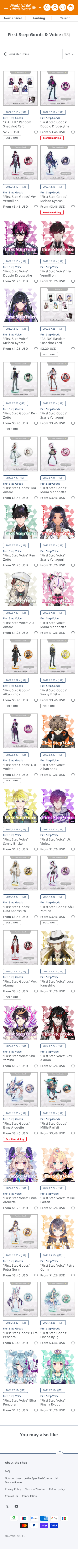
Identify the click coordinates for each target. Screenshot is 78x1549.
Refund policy (57, 1489)
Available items (19, 54)
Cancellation (29, 1496)
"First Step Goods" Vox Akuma (20, 983)
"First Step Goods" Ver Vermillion (19, 199)
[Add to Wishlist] (36, 132)
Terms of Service (35, 1489)
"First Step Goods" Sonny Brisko (53, 692)
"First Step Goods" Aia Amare (19, 490)
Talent (65, 18)
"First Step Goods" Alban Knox (16, 692)
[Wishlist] (62, 7)
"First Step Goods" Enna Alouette (16, 1125)
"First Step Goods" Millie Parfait (53, 1125)
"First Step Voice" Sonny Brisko (15, 841)
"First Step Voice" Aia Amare (18, 625)
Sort (67, 54)
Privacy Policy (13, 1489)
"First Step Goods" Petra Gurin (16, 1267)
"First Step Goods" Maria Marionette (53, 490)
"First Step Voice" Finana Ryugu (53, 1402)
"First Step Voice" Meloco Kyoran (15, 341)
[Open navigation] (7, 7)
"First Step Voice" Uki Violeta (56, 841)
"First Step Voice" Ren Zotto (19, 557)
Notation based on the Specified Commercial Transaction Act (31, 1480)
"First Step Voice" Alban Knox (53, 767)
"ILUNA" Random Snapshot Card (53, 341)
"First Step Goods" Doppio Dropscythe (54, 124)
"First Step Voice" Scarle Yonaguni (53, 557)
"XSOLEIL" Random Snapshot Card (17, 124)
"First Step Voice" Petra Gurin (57, 1267)
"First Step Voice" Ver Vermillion (56, 273)
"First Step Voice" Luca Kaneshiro (56, 983)
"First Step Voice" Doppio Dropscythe (17, 273)
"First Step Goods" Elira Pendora (20, 1335)
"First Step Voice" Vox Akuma (56, 1058)
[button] (47, 7)
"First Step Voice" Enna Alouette (20, 1200)
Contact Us (11, 1496)
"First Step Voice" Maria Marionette (53, 625)
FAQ (7, 1471)
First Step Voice (12, 267)
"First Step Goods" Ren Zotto (20, 415)
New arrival (13, 18)
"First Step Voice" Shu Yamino (19, 1058)
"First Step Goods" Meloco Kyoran (53, 199)
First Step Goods (13, 118)
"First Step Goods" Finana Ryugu (53, 1335)
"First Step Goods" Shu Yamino (57, 909)
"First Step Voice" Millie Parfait (57, 1200)
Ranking (38, 18)
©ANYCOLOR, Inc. (16, 1536)
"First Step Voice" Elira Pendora (19, 1402)
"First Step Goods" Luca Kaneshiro (16, 909)
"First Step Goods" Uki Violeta (19, 767)
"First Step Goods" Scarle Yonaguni (53, 415)
